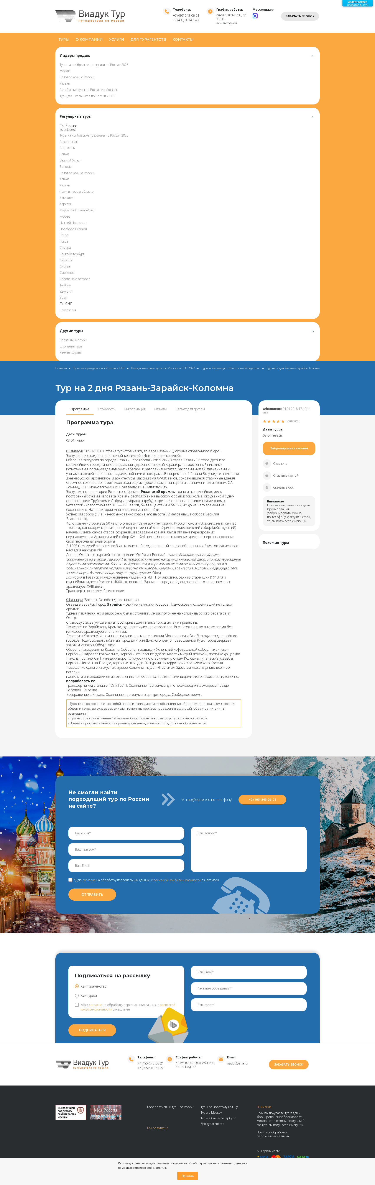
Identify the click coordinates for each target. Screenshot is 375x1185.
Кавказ (64, 179)
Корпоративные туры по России (170, 1107)
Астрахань (67, 148)
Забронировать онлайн (289, 448)
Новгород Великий (73, 229)
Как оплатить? (157, 1128)
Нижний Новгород (73, 223)
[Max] (255, 15)
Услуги (116, 39)
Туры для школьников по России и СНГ (87, 96)
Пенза (64, 235)
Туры (64, 39)
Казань (65, 83)
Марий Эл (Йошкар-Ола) (77, 210)
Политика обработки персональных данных (273, 1134)
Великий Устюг (70, 160)
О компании (89, 39)
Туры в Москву (211, 1112)
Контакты (183, 39)
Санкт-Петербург (72, 254)
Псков (64, 241)
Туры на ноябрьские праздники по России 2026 (94, 65)
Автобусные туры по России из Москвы (88, 90)
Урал (63, 297)
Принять (188, 1176)
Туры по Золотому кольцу (219, 1107)
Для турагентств (148, 39)
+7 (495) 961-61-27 (186, 20)
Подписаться (92, 1030)
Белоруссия (68, 310)
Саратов (66, 260)
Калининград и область (77, 191)
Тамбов (65, 285)
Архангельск (68, 142)
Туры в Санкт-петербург (218, 1118)
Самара (65, 248)
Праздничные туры (73, 340)
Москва (65, 71)
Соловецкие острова (75, 279)
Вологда (66, 167)
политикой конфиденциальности (177, 880)
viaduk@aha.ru (237, 1063)
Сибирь (65, 266)
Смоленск (67, 273)
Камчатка (66, 198)
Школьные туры (71, 346)
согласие (88, 880)
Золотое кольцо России (77, 77)
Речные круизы (70, 352)
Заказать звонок (300, 16)
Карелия (66, 204)
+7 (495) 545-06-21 (186, 15)
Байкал (64, 154)
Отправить (92, 894)
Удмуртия (66, 291)
